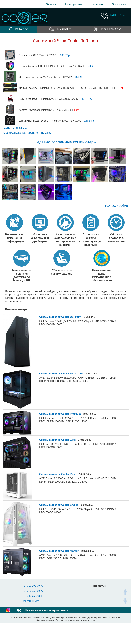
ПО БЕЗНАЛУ (111, 29)
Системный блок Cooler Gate (57, 439)
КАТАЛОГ (21, 29)
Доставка (97, 4)
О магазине (119, 4)
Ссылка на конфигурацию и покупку (27, 132)
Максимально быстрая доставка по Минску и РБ (21, 275)
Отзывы (51, 4)
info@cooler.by (31, 600)
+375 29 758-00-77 (33, 591)
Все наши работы (116, 205)
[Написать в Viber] (104, 591)
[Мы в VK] (19, 610)
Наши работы (73, 4)
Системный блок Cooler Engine (58, 504)
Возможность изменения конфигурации (14, 238)
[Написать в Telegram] (97, 591)
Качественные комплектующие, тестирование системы (65, 239)
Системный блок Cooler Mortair (59, 550)
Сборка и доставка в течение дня (116, 238)
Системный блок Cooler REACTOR (61, 373)
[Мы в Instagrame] (8, 610)
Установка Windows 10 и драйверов (40, 238)
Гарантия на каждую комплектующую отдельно (90, 239)
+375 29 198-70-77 (33, 585)
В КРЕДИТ (64, 29)
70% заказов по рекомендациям (62, 272)
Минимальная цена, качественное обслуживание (102, 275)
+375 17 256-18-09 (33, 596)
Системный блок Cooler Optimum (60, 316)
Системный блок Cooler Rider (57, 474)
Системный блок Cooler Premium (60, 413)
